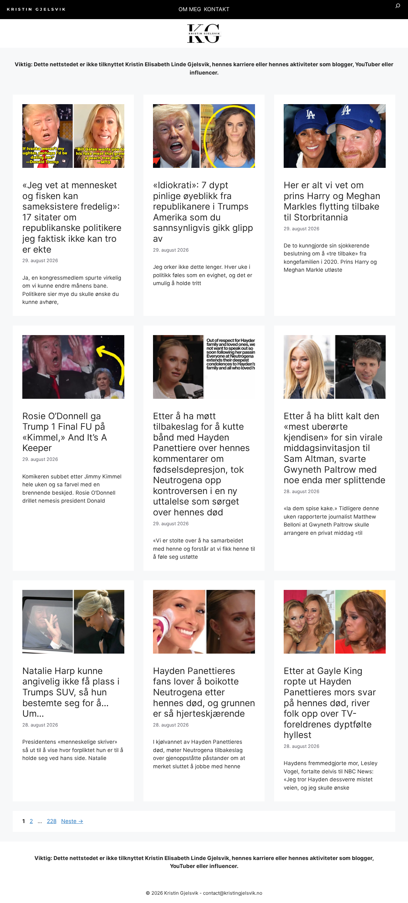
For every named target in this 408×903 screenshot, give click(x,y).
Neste (72, 821)
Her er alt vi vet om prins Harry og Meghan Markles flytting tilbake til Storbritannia (332, 201)
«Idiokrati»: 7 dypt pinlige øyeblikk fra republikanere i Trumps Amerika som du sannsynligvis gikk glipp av (203, 212)
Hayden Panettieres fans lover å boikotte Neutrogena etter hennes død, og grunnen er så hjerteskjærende (204, 692)
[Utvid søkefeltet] (398, 9)
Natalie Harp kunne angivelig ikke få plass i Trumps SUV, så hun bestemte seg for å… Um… (71, 692)
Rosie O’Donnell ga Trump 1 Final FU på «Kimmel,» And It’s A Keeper (64, 432)
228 (52, 821)
